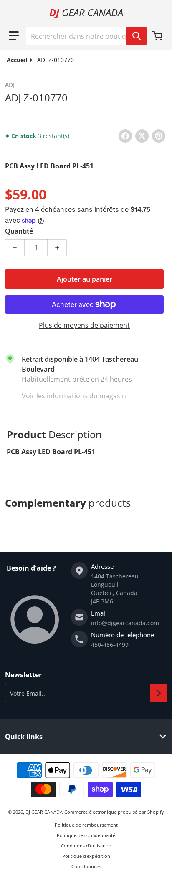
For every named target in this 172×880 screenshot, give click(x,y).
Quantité (19, 231)
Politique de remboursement (86, 825)
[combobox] (86, 36)
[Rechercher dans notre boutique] (136, 36)
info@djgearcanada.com (125, 623)
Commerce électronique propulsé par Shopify (114, 812)
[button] (14, 36)
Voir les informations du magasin (74, 395)
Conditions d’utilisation (86, 845)
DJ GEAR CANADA (44, 812)
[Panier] (158, 36)
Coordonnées (86, 866)
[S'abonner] (158, 693)
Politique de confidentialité (86, 835)
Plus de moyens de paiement (84, 325)
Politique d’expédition (86, 856)
